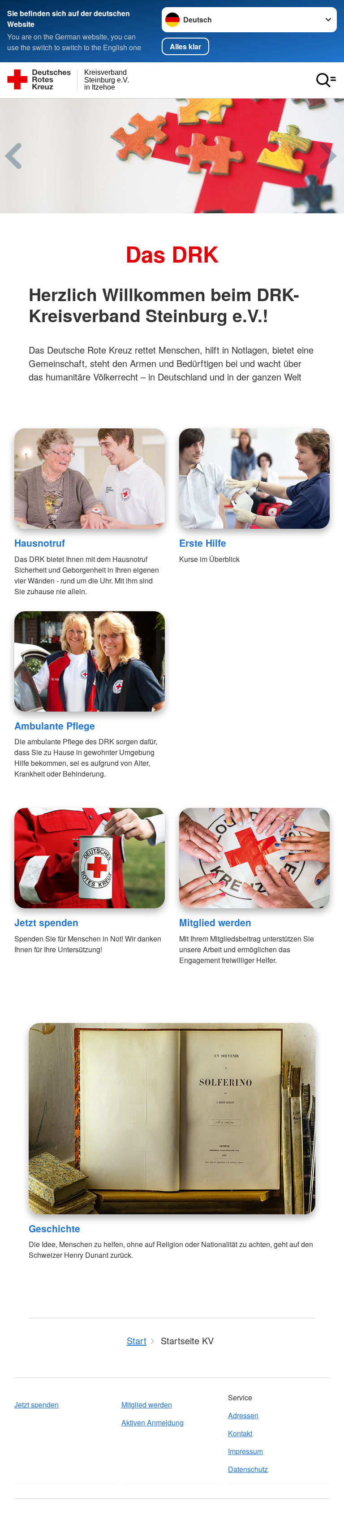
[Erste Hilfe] (254, 478)
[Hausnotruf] (89, 478)
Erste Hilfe (202, 542)
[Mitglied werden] (254, 858)
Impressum (245, 1451)
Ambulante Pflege (54, 725)
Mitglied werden (215, 922)
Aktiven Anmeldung (152, 1422)
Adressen (243, 1415)
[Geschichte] (172, 1118)
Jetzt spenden (46, 922)
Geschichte (54, 1228)
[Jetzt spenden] (89, 858)
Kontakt (240, 1433)
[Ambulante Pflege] (89, 661)
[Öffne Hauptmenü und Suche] (326, 80)
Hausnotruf (39, 542)
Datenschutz (248, 1469)
